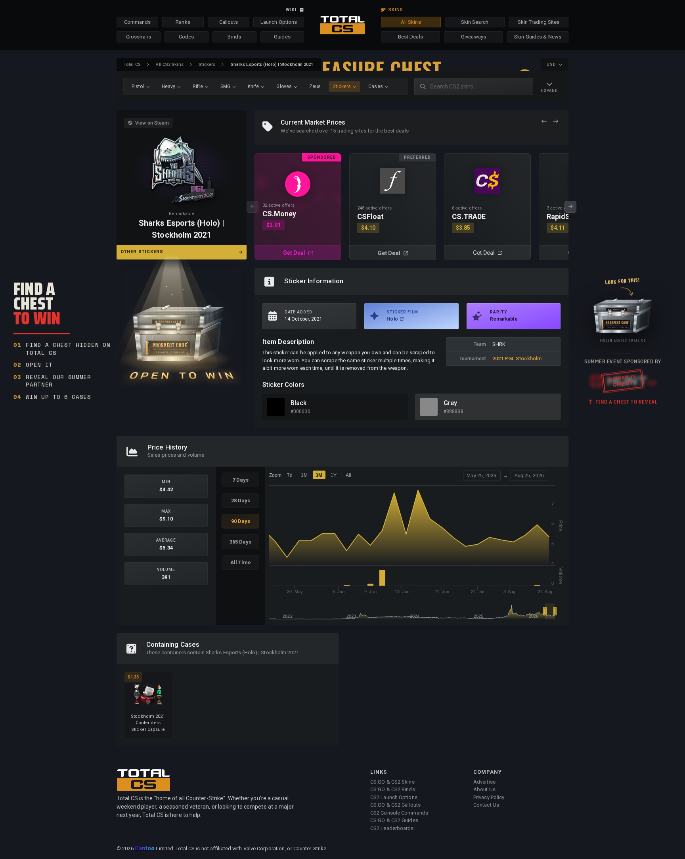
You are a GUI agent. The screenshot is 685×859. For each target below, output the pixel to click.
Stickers (207, 64)
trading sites (351, 131)
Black (299, 403)
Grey (450, 403)
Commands (137, 22)
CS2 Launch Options (393, 797)
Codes (186, 37)
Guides (282, 37)
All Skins (411, 22)
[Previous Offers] (544, 121)
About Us (484, 789)
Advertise (484, 782)
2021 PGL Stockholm (517, 358)
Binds (234, 37)
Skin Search (474, 22)
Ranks (183, 22)
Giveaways (473, 37)
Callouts (228, 22)
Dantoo (145, 849)
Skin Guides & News (537, 37)
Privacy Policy (488, 797)
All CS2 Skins (169, 64)
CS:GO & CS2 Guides (394, 820)
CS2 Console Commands (399, 813)
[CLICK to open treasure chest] (181, 322)
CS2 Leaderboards (392, 828)
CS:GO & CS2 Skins (392, 782)
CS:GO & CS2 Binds (392, 789)
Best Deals (410, 37)
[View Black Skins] (276, 407)
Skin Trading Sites (539, 22)
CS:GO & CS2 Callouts (395, 805)
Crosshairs (138, 37)
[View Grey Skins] (429, 407)
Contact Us (486, 805)
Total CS (132, 64)
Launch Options (278, 22)
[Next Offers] (556, 121)
